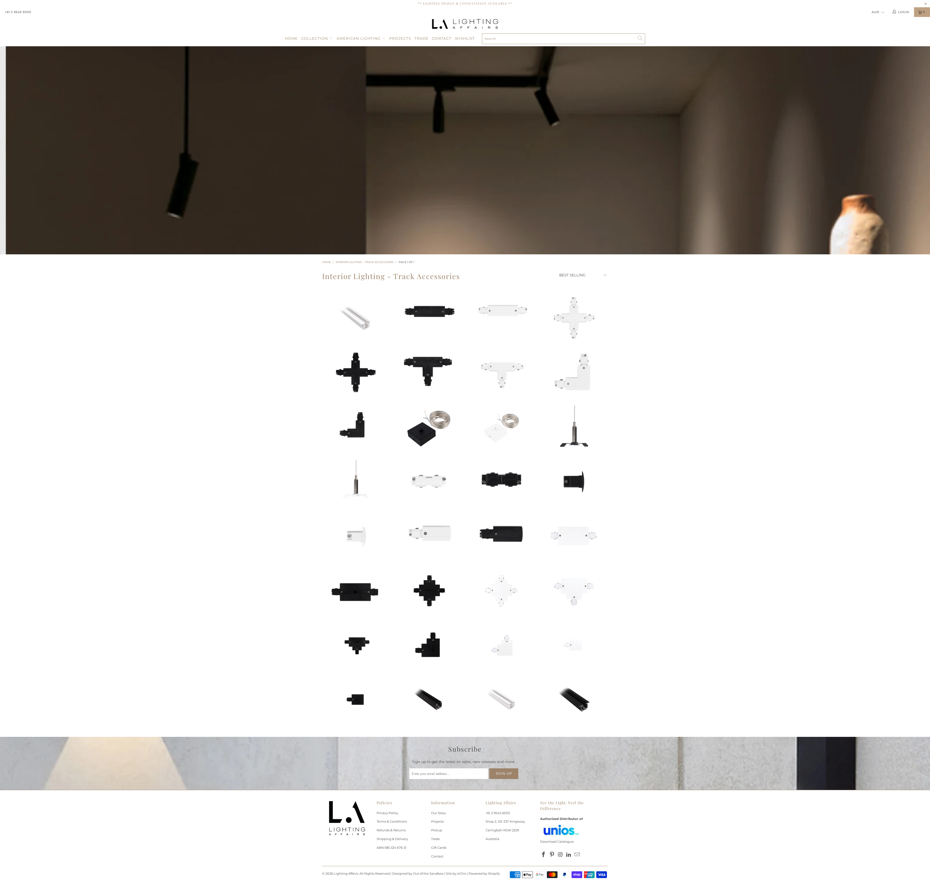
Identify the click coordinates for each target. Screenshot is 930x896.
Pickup (436, 830)
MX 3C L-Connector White (574, 372)
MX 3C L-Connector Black (356, 427)
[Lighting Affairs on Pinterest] (552, 855)
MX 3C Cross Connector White (574, 318)
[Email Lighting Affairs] (577, 855)
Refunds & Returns (391, 830)
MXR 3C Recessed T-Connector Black (356, 645)
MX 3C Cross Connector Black (356, 372)
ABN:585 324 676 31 (391, 847)
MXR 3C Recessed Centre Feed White (574, 535)
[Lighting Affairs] (465, 24)
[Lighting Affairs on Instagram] (560, 855)
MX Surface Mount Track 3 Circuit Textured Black (429, 699)
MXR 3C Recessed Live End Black (356, 699)
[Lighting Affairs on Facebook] (543, 855)
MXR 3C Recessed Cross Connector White (501, 590)
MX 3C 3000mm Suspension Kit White (356, 481)
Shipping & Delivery (392, 839)
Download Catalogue (557, 841)
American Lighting (359, 38)
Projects (400, 38)
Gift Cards (438, 847)
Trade (421, 38)
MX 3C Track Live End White (429, 532)
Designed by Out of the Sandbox (417, 873)
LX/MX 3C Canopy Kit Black (429, 427)
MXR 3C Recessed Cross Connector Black (429, 590)
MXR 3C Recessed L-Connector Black (429, 645)
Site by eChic (456, 873)
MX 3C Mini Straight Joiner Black (501, 478)
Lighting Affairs (346, 873)
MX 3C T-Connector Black (429, 369)
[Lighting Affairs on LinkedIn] (569, 855)
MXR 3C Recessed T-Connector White (574, 590)
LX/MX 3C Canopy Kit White (501, 427)
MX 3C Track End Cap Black (574, 481)
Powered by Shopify (484, 873)
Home (291, 38)
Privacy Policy (387, 813)
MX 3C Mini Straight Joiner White (429, 481)
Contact (441, 38)
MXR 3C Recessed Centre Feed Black (356, 590)
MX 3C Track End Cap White (356, 536)
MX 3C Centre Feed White (501, 310)
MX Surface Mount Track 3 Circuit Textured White (501, 699)
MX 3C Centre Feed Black (429, 311)
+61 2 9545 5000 (18, 12)
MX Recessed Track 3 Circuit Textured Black (574, 699)
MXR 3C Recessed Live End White (574, 645)
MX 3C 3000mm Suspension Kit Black (574, 427)
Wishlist (465, 38)
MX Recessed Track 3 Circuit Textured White (356, 318)
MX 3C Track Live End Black (501, 534)
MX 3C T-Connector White (501, 372)
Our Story (438, 813)
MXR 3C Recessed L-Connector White (501, 645)
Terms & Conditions (392, 821)
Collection (315, 38)
